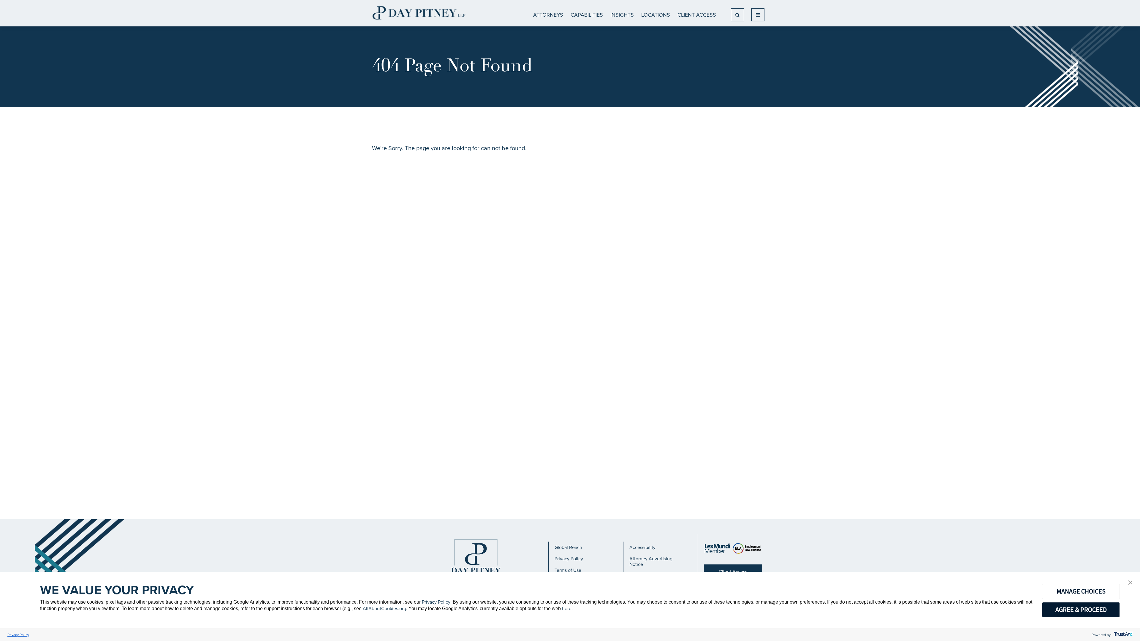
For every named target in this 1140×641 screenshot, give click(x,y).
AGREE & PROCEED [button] (1081, 609)
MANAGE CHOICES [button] (1081, 591)
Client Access (696, 14)
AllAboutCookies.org (384, 608)
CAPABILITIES (587, 14)
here (566, 608)
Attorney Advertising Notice (650, 561)
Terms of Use (568, 570)
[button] (1130, 583)
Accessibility (642, 547)
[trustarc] (1123, 635)
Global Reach (568, 547)
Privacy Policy (569, 558)
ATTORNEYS (548, 14)
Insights (622, 14)
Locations (655, 14)
